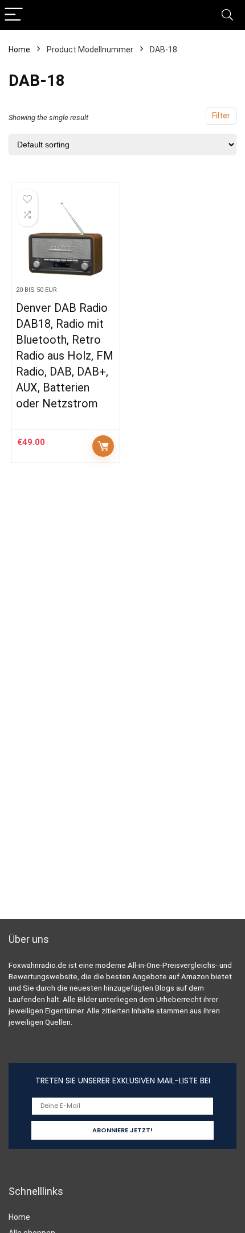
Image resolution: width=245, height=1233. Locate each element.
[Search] (227, 15)
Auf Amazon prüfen (103, 446)
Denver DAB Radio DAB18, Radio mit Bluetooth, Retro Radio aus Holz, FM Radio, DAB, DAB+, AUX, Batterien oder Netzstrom (64, 355)
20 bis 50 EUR (36, 290)
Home (19, 49)
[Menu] (13, 15)
